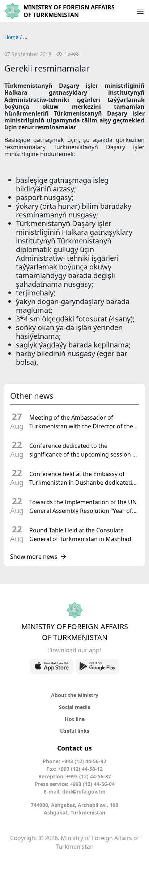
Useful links (74, 730)
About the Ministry (74, 695)
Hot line (75, 718)
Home (12, 37)
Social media (74, 707)
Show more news (34, 556)
